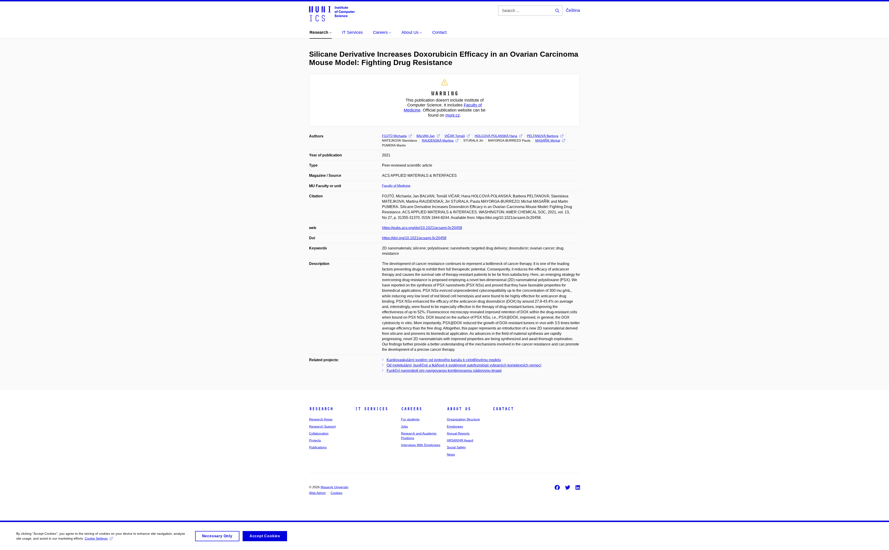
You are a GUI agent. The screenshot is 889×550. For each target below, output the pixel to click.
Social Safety (456, 447)
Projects (315, 440)
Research (321, 408)
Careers (411, 408)
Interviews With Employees (420, 445)
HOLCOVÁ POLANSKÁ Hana (496, 136)
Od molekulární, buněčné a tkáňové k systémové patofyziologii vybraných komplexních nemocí (464, 365)
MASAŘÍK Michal (547, 140)
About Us (459, 408)
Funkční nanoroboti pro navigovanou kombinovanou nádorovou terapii (444, 371)
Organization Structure (463, 419)
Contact (503, 408)
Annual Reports (458, 433)
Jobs (404, 426)
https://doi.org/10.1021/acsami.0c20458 (414, 238)
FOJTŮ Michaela (394, 136)
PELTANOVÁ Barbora (542, 136)
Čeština (573, 10)
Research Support (322, 426)
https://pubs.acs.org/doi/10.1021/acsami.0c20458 (422, 228)
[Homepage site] (332, 13)
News (451, 454)
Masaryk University (334, 487)
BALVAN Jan (425, 136)
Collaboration (319, 433)
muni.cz (452, 115)
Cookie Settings (96, 538)
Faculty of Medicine (396, 185)
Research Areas (320, 419)
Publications (318, 447)
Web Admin (317, 493)
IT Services (371, 408)
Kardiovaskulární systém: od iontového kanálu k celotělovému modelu (444, 360)
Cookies (336, 493)
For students (410, 419)
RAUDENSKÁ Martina (438, 140)
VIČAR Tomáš (454, 136)
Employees (455, 426)
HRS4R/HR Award (460, 440)
